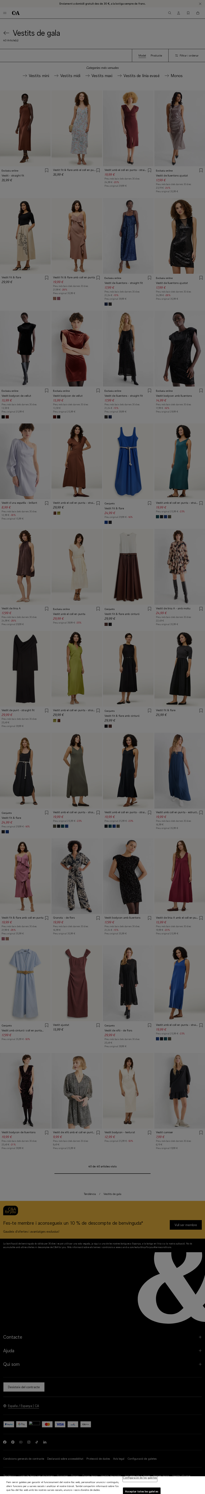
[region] (102, 1485)
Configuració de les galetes (140, 1477)
